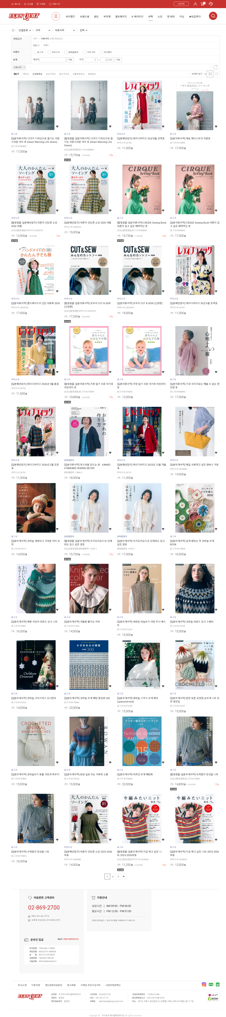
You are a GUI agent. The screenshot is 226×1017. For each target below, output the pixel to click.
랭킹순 (26, 74)
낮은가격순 (51, 74)
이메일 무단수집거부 (91, 985)
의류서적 (18, 67)
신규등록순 (37, 74)
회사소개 (22, 985)
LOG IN (181, 3)
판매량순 (92, 74)
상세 (15, 59)
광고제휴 (71, 985)
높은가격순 (64, 74)
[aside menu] (56, 16)
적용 (70, 60)
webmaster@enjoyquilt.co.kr (111, 1001)
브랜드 (16, 52)
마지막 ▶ (124, 876)
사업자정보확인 (113, 985)
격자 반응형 (210, 74)
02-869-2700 (44, 907)
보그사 (40, 52)
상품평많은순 (79, 74)
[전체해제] (215, 67)
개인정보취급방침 (53, 985)
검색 (213, 16)
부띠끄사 (56, 52)
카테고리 (17, 38)
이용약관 (35, 985)
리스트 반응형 (216, 74)
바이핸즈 (108, 52)
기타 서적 (91, 52)
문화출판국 (73, 52)
